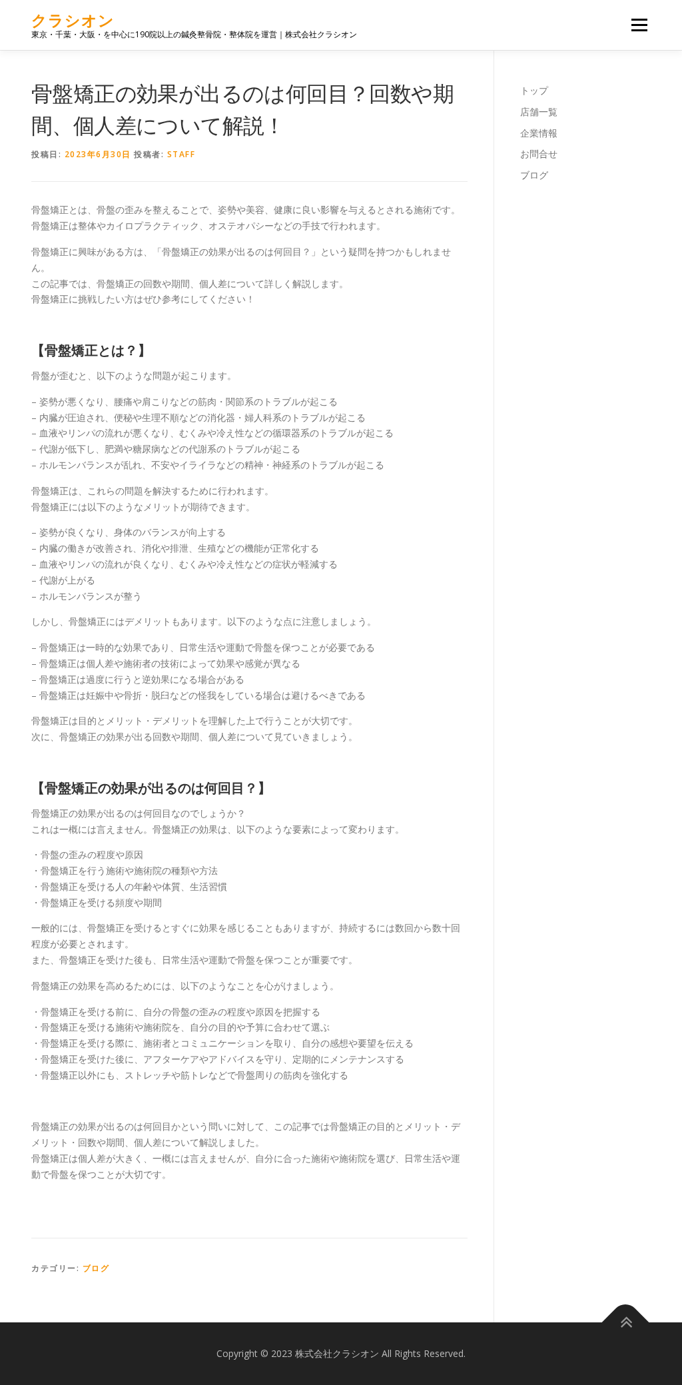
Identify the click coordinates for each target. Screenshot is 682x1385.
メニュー (639, 25)
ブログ (96, 1268)
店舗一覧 (538, 111)
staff (181, 154)
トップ (534, 90)
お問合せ (538, 153)
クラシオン (73, 20)
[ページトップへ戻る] (625, 1322)
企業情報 (538, 133)
